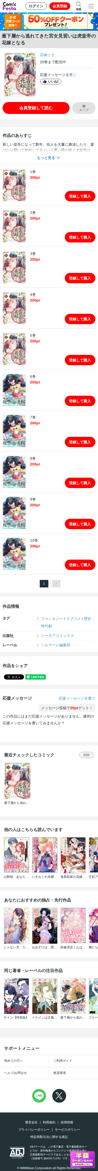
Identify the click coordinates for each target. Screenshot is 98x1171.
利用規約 (49, 1122)
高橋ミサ (47, 55)
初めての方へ (13, 1061)
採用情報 (67, 1122)
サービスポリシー (67, 1129)
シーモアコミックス (57, 636)
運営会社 (31, 1122)
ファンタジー (52, 619)
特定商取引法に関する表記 (49, 1137)
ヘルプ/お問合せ (15, 1073)
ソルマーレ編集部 (55, 645)
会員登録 (60, 6)
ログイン (36, 6)
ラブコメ (73, 619)
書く (73, 75)
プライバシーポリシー (34, 1129)
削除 (86, 755)
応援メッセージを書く (77, 698)
